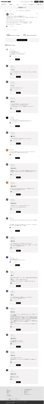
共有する (15, 29)
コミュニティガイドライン (19, 401)
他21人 (12, 26)
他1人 (16, 73)
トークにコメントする (22, 40)
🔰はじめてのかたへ (27, 390)
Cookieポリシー (25, 401)
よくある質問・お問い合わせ (28, 389)
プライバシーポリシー (8, 401)
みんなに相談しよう (31, 4)
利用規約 (14, 401)
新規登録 (36, 1)
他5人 (16, 122)
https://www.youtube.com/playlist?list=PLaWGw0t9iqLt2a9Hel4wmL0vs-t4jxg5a (19, 21)
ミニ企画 (16, 10)
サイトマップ (26, 393)
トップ (6, 10)
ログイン (41, 1)
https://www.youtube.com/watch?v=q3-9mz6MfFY (18, 53)
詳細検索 (31, 1)
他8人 (16, 227)
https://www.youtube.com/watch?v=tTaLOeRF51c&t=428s (15, 19)
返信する (17, 59)
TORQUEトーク (11, 10)
